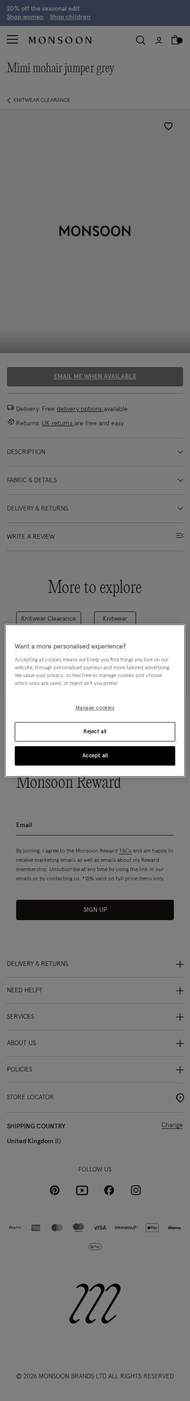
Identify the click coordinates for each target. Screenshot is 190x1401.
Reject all (95, 731)
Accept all (95, 755)
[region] (95, 701)
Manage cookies (95, 708)
